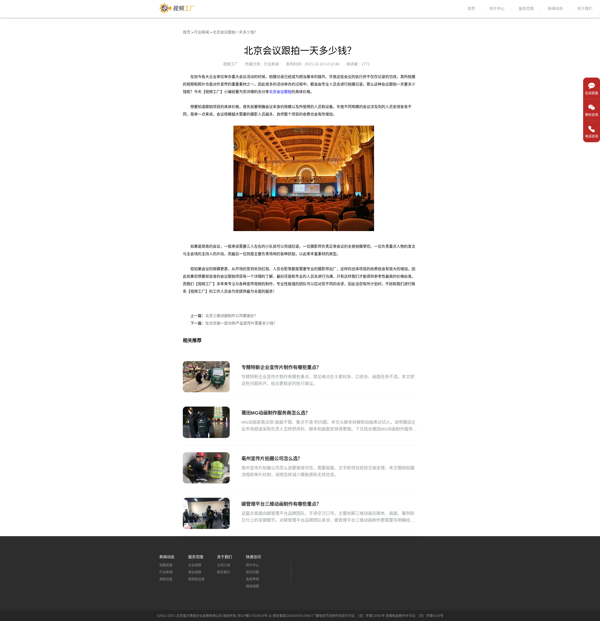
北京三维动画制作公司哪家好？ (231, 316)
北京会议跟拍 (280, 92)
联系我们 (223, 572)
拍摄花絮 (165, 565)
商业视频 (194, 572)
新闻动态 (555, 9)
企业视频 (194, 565)
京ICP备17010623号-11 (254, 615)
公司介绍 (223, 565)
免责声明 (252, 579)
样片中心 (496, 9)
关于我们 (584, 9)
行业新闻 (201, 32)
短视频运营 (196, 579)
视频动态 (165, 579)
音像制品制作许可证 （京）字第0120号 (414, 615)
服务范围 (526, 9)
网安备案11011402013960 (292, 615)
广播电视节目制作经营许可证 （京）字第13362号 (348, 615)
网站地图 (252, 586)
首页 (471, 9)
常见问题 (252, 572)
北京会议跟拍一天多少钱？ (235, 32)
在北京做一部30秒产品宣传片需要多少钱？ (241, 323)
